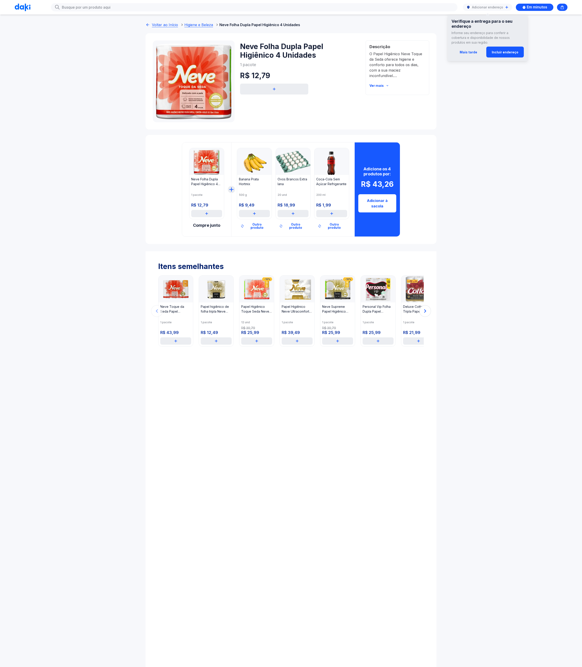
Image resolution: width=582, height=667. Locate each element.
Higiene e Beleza (198, 24)
